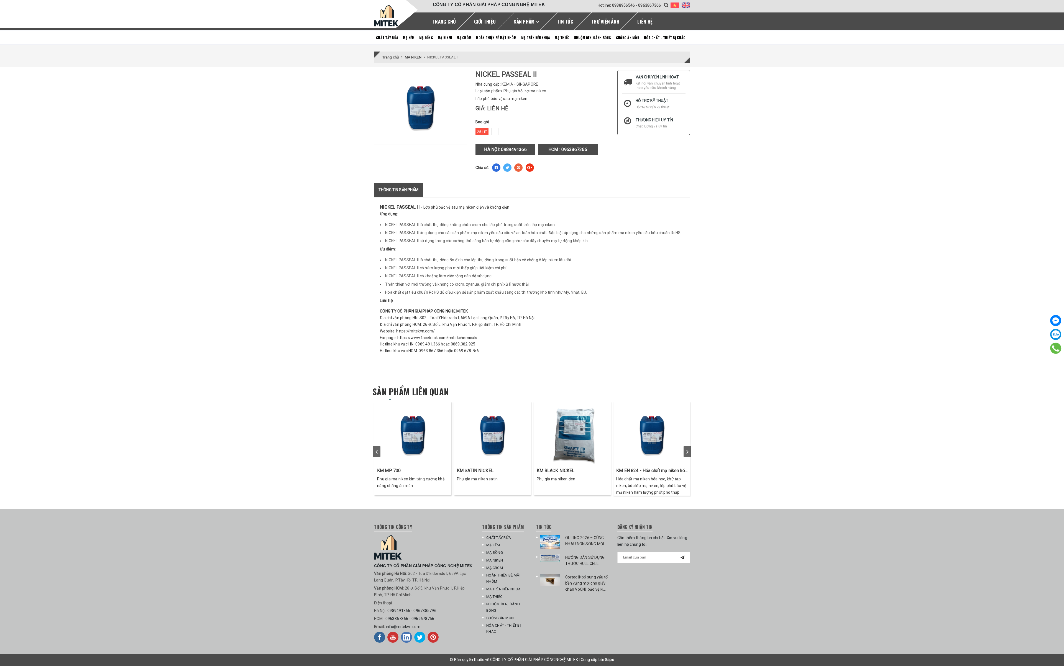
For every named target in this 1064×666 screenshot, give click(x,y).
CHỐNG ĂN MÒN (627, 37)
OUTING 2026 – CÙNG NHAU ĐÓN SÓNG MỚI (584, 541)
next (687, 451)
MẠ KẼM (409, 37)
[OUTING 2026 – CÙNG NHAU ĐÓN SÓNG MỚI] (550, 542)
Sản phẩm (525, 21)
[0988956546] (1056, 348)
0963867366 (649, 5)
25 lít (482, 132)
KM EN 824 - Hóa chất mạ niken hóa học (492, 471)
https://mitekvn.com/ (415, 331)
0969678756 (422, 618)
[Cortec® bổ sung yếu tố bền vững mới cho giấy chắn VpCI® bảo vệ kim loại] (550, 580)
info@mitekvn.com (403, 626)
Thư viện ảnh (605, 21)
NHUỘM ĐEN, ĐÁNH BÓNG (592, 37)
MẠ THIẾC (562, 37)
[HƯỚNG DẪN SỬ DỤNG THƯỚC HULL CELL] (550, 558)
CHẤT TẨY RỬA (387, 37)
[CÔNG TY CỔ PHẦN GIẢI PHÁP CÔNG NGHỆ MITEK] (386, 15)
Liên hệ (645, 21)
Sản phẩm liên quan (411, 391)
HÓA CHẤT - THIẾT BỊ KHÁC (664, 37)
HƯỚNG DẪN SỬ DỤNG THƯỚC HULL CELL (585, 560)
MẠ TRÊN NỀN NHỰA (535, 37)
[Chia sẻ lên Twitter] (507, 167)
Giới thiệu (485, 21)
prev (376, 451)
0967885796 (424, 610)
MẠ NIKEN (445, 37)
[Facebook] (1055, 320)
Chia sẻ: (482, 167)
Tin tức (565, 21)
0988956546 (623, 5)
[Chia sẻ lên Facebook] (496, 167)
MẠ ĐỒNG (426, 37)
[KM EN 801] (572, 433)
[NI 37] (652, 433)
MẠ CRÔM (464, 37)
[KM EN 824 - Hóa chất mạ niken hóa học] (493, 433)
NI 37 (622, 470)
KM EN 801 (548, 470)
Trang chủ (444, 21)
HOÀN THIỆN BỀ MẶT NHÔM (496, 37)
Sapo (609, 659)
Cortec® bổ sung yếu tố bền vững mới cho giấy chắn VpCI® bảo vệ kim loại (586, 583)
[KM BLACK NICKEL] (413, 433)
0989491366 (514, 149)
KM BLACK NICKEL (397, 470)
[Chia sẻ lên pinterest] (518, 167)
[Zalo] (1055, 334)
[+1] (530, 167)
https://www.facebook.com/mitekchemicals (437, 337)
